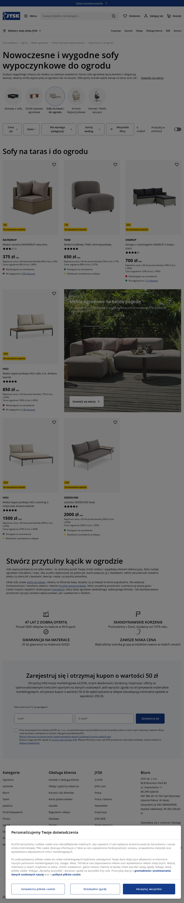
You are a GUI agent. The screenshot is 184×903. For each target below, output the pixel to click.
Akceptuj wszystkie (149, 889)
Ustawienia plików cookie (38, 889)
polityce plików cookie (66, 874)
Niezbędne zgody (95, 889)
